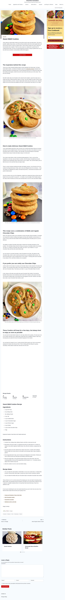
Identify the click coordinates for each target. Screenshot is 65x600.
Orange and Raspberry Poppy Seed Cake (13, 495)
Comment (3, 563)
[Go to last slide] (4, 541)
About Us (61, 4)
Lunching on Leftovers (48, 4)
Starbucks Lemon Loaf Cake (10, 501)
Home (10, 4)
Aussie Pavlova (7, 546)
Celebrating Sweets (30, 68)
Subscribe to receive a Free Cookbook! (55, 40)
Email (17, 580)
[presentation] (11, 537)
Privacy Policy (4, 596)
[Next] (41, 541)
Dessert (40, 4)
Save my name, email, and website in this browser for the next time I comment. (16, 583)
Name (3, 580)
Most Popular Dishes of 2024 (38, 520)
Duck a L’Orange (4, 520)
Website (32, 580)
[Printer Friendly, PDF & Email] (8, 511)
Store (56, 4)
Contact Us (3, 593)
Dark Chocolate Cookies (10, 497)
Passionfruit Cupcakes (9, 499)
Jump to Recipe (22, 54)
